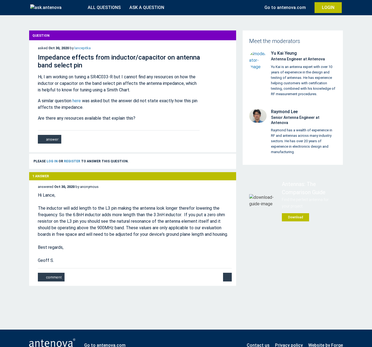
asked (43, 48)
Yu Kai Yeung (284, 53)
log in (52, 161)
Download (295, 217)
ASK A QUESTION (146, 7)
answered (45, 187)
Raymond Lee (284, 111)
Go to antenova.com (285, 7)
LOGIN (328, 7)
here (76, 100)
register (72, 161)
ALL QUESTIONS (104, 7)
